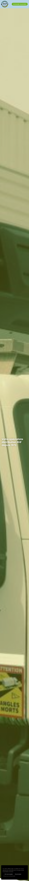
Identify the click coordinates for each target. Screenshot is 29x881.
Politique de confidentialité (9, 876)
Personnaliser (18, 874)
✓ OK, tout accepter (8, 874)
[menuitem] (20, 4)
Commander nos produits (19, 4)
